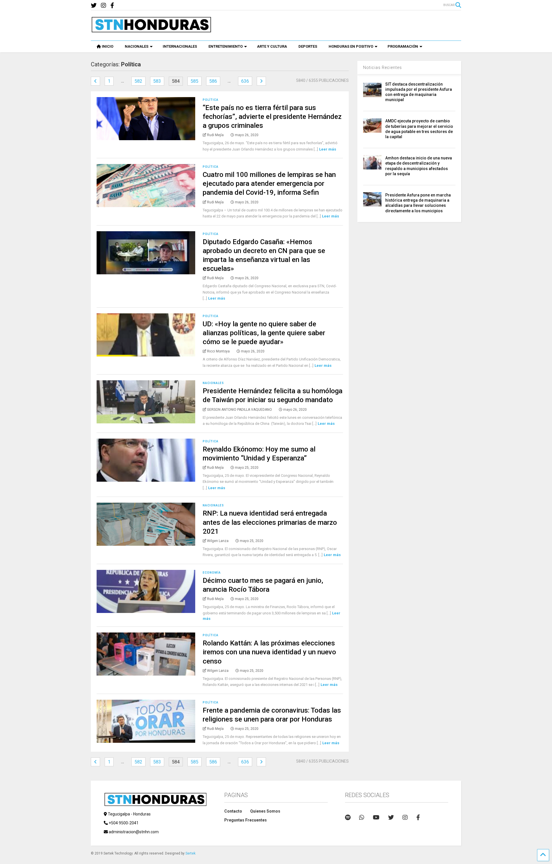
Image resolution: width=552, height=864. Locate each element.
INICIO (107, 46)
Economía (212, 572)
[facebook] (112, 6)
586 (213, 81)
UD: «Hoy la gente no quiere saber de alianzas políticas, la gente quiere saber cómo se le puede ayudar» (264, 333)
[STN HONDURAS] (151, 30)
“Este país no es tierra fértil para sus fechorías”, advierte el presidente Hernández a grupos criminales (272, 117)
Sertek (190, 853)
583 (157, 81)
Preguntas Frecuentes (245, 820)
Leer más (327, 149)
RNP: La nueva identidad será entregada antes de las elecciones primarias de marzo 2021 (270, 522)
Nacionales (213, 383)
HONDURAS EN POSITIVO (351, 46)
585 (194, 81)
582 (138, 81)
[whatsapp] (361, 817)
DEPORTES (307, 46)
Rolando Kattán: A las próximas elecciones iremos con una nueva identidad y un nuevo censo (269, 652)
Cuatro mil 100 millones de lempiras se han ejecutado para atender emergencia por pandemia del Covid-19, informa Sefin (269, 183)
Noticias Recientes (382, 67)
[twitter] (94, 6)
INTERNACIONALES (180, 46)
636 (245, 81)
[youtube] (376, 817)
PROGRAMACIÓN (403, 46)
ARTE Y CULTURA (272, 46)
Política (210, 99)
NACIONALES (136, 46)
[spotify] (347, 817)
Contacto (233, 811)
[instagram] (103, 6)
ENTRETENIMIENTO (225, 46)
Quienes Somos (265, 811)
